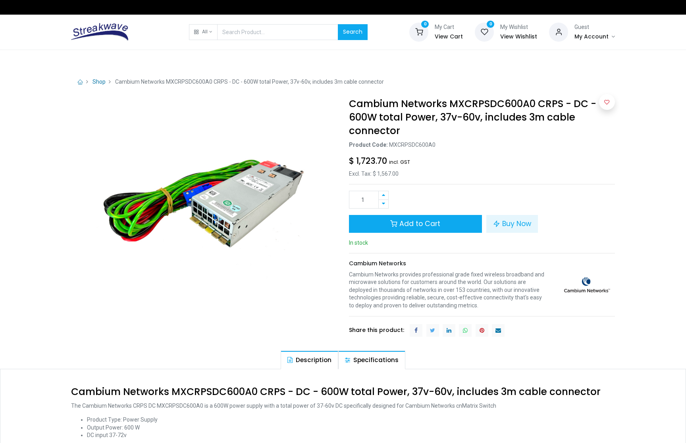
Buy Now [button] (515, 223)
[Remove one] (383, 204)
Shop (99, 82)
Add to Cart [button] (418, 223)
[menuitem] (91, 60)
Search (352, 32)
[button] (203, 32)
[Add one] (383, 195)
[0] (418, 31)
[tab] (309, 360)
